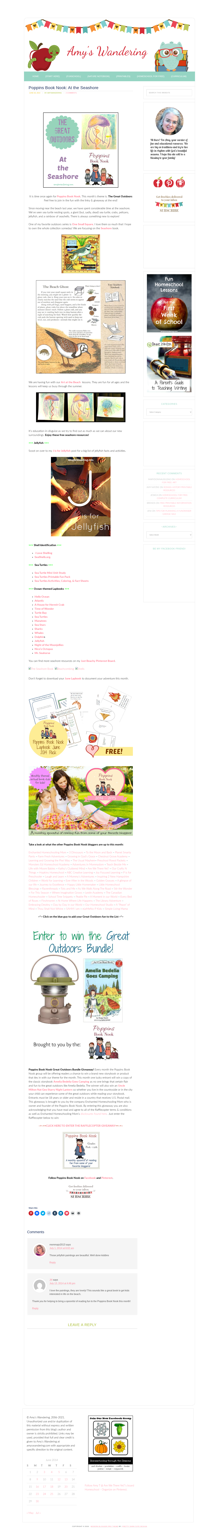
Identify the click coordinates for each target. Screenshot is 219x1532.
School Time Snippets (60, 897)
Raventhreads (50, 888)
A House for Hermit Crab (49, 605)
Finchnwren (48, 901)
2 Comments (71, 93)
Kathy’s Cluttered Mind (71, 868)
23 (37, 1494)
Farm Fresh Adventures (51, 856)
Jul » (38, 1513)
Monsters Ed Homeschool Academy (49, 864)
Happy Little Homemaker (81, 884)
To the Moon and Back (99, 852)
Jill (50, 1280)
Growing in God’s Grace (81, 856)
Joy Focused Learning (108, 872)
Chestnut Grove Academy (113, 856)
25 (51, 1494)
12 (59, 1479)
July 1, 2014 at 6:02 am (61, 1248)
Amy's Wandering (108, 45)
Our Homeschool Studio (99, 905)
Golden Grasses (105, 880)
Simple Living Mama (116, 909)
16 (37, 1487)
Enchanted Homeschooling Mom (47, 852)
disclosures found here (94, 1114)
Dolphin (39, 637)
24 (44, 1494)
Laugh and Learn (54, 876)
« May (30, 1513)
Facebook (90, 1178)
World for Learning (52, 880)
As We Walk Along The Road (94, 888)
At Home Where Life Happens (75, 901)
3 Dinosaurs (76, 852)
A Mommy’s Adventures (80, 876)
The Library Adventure (108, 901)
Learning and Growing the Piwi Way (49, 860)
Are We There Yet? (98, 868)
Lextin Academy (94, 892)
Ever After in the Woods (79, 880)
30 (37, 1501)
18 (51, 1487)
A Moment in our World (103, 897)
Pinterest (106, 1178)
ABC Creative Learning (80, 872)
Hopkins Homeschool (51, 872)
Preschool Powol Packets (111, 860)
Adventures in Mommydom (88, 864)
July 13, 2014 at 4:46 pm (62, 1283)
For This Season (40, 892)
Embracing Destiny (39, 905)
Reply (52, 1262)
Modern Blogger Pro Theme (104, 1526)
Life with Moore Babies (42, 868)
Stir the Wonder (123, 888)
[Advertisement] (76, 9)
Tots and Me (68, 888)
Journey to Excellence (51, 884)
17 (44, 1487)
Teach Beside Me (116, 864)
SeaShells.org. (43, 557)
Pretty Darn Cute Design (134, 1526)
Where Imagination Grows (67, 892)
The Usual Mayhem (84, 860)
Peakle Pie (81, 897)
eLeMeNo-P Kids (92, 909)
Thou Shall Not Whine (50, 909)
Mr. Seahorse (42, 653)
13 (66, 1479)
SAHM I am (73, 909)
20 (66, 1487)
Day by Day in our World (67, 905)
